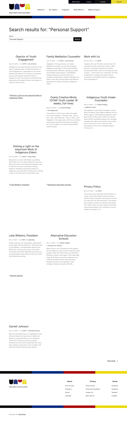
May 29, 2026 (51, 108)
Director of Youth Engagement (26, 58)
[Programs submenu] (69, 9)
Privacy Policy (92, 186)
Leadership (31, 240)
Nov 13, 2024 (13, 331)
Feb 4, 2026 (13, 240)
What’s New (76, 2)
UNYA (24, 64)
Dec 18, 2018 (13, 157)
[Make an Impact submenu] (100, 9)
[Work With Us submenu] (84, 9)
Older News (32, 157)
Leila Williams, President (23, 235)
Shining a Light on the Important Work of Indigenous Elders (26, 149)
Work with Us (92, 56)
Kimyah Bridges (65, 108)
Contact (103, 2)
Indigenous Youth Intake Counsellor (101, 99)
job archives (32, 64)
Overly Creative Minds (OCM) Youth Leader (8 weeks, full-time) (63, 100)
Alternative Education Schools (63, 237)
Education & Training (55, 245)
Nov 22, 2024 (88, 191)
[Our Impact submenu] (57, 9)
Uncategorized (53, 110)
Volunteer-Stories (34, 331)
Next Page (112, 361)
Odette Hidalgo (102, 104)
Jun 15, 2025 (50, 61)
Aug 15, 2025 (13, 64)
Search (11, 36)
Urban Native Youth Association (19, 13)
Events (89, 2)
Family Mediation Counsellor (63, 56)
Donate (119, 2)
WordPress (22, 414)
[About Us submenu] (45, 9)
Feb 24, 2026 (88, 104)
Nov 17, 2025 (50, 243)
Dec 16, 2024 (88, 61)
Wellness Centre (91, 107)
